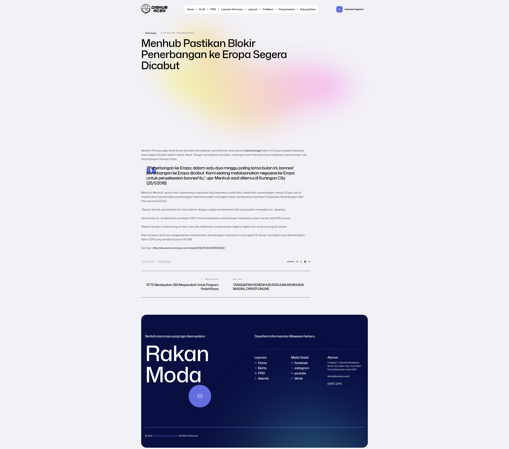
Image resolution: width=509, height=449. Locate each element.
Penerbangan (161, 168)
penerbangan (253, 150)
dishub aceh (148, 261)
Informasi (150, 33)
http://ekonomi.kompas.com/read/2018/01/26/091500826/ (189, 248)
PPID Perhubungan (185, 33)
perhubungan (164, 261)
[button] (351, 9)
